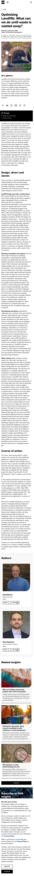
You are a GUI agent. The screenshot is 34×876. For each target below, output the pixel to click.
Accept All (7, 871)
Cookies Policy (9, 836)
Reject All (7, 866)
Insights (4, 9)
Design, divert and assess (9, 115)
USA (19, 36)
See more (16, 783)
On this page (5, 113)
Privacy (22, 841)
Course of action (7, 118)
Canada (12, 36)
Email (14, 602)
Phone (5, 602)
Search (31, 2)
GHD (3, 2)
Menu (7, 2)
